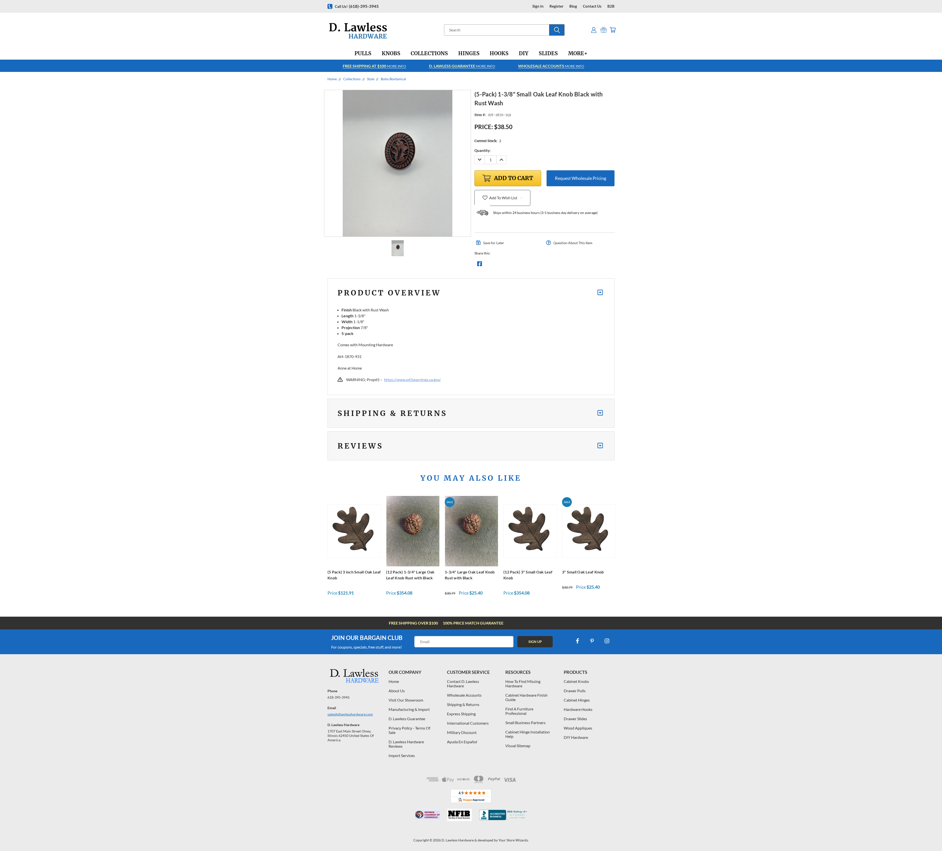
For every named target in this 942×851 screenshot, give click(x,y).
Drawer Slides (575, 718)
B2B (611, 6)
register (556, 6)
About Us (397, 690)
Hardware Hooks (578, 709)
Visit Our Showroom (406, 700)
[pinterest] (592, 641)
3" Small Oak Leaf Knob (583, 572)
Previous (929, 836)
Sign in (538, 6)
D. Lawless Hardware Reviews (406, 743)
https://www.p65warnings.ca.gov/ (412, 379)
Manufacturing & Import (409, 709)
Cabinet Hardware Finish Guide (526, 697)
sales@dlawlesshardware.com (350, 714)
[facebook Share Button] (480, 265)
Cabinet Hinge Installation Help (527, 734)
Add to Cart (354, 530)
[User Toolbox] (594, 30)
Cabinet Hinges (577, 700)
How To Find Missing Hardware (522, 683)
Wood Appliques (578, 728)
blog (573, 6)
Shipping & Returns (463, 704)
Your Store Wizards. (513, 840)
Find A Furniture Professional (519, 711)
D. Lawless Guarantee (407, 718)
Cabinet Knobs (576, 681)
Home (394, 681)
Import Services (402, 755)
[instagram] (607, 641)
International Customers (468, 723)
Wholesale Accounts (464, 695)
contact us (592, 6)
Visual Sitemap (517, 745)
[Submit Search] (556, 30)
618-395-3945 (338, 697)
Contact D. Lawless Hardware (463, 683)
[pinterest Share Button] (532, 265)
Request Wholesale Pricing (580, 178)
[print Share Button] (515, 265)
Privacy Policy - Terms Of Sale (409, 730)
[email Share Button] (497, 265)
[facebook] (577, 641)
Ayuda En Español (462, 741)
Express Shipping (461, 713)
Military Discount (462, 732)
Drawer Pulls (575, 690)
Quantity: (482, 150)
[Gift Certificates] (604, 30)
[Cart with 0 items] (613, 30)
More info (374, 66)
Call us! (357, 6)
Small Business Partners (525, 722)
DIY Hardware (576, 737)
